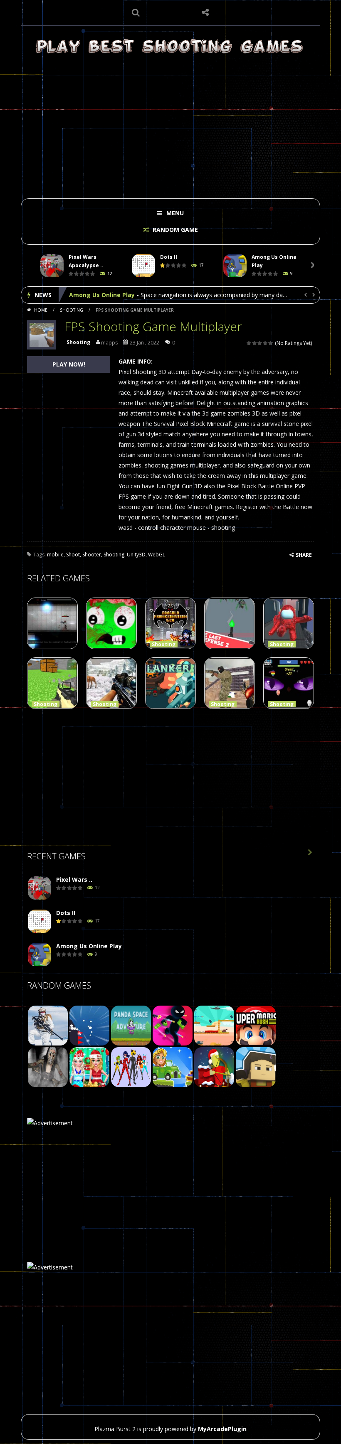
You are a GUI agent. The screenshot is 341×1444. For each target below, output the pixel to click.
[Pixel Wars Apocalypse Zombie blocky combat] (39, 888)
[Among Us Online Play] (39, 955)
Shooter (91, 554)
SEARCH (136, 12)
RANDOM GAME (174, 230)
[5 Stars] (271, 343)
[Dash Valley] (89, 1025)
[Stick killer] (173, 1025)
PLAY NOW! (68, 364)
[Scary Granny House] (48, 1066)
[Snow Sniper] (48, 1025)
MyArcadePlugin (222, 1429)
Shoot (73, 554)
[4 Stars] (265, 343)
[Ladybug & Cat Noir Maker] (131, 1066)
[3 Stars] (260, 343)
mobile (55, 554)
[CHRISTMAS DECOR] (89, 1066)
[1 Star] (249, 343)
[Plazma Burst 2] (170, 46)
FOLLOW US (205, 12)
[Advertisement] (170, 125)
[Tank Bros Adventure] (214, 1025)
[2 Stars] (254, 343)
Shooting (71, 310)
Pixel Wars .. (74, 879)
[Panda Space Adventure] (131, 1025)
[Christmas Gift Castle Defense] (214, 1066)
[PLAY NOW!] (52, 266)
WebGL (156, 554)
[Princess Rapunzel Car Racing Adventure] (173, 1066)
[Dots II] (39, 921)
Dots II (168, 257)
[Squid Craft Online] (256, 1066)
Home (41, 310)
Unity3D (136, 554)
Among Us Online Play (102, 295)
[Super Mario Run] (256, 1025)
